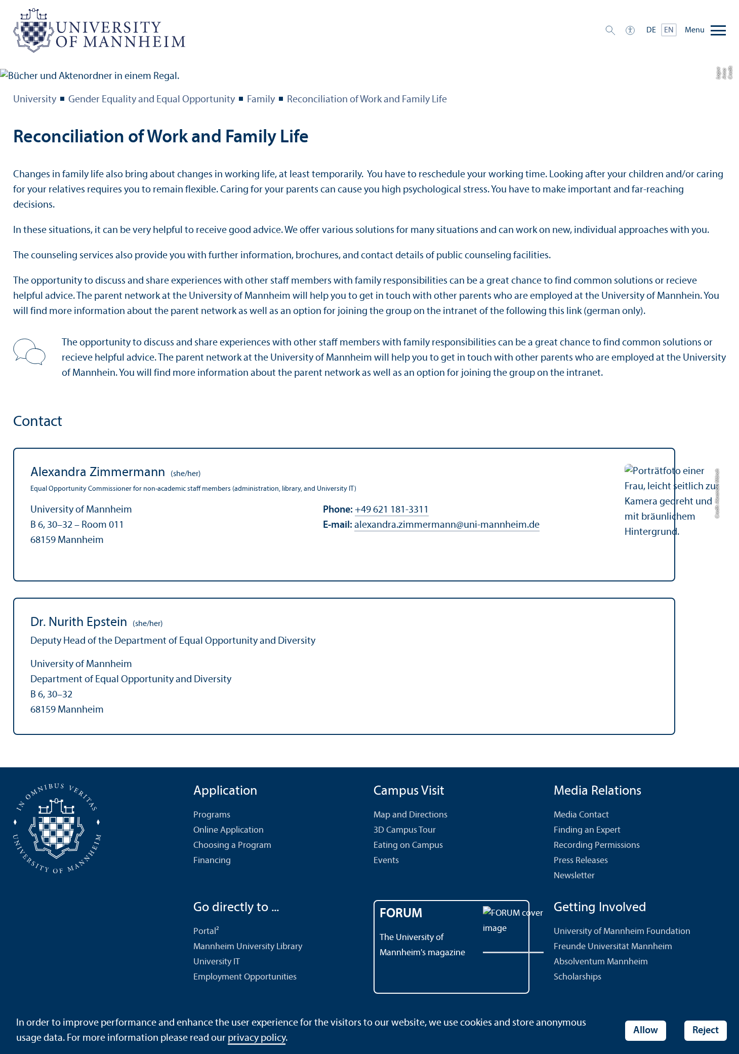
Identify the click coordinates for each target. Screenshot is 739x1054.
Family (261, 100)
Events (386, 861)
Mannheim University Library (247, 947)
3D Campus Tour (405, 830)
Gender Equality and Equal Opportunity (151, 100)
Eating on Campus (408, 845)
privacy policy (256, 1038)
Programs (211, 815)
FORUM (401, 914)
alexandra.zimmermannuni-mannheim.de (447, 525)
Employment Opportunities (245, 977)
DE (651, 30)
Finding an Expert (587, 830)
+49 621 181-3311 (392, 510)
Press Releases (581, 861)
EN (669, 30)
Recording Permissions (597, 845)
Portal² (206, 931)
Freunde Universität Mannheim (613, 947)
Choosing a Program (232, 845)
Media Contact (581, 815)
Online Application (228, 830)
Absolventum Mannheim (601, 962)
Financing (212, 861)
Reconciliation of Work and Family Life (367, 100)
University (34, 100)
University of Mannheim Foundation (622, 931)
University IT (216, 962)
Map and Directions (410, 815)
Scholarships (577, 977)
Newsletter (574, 876)
